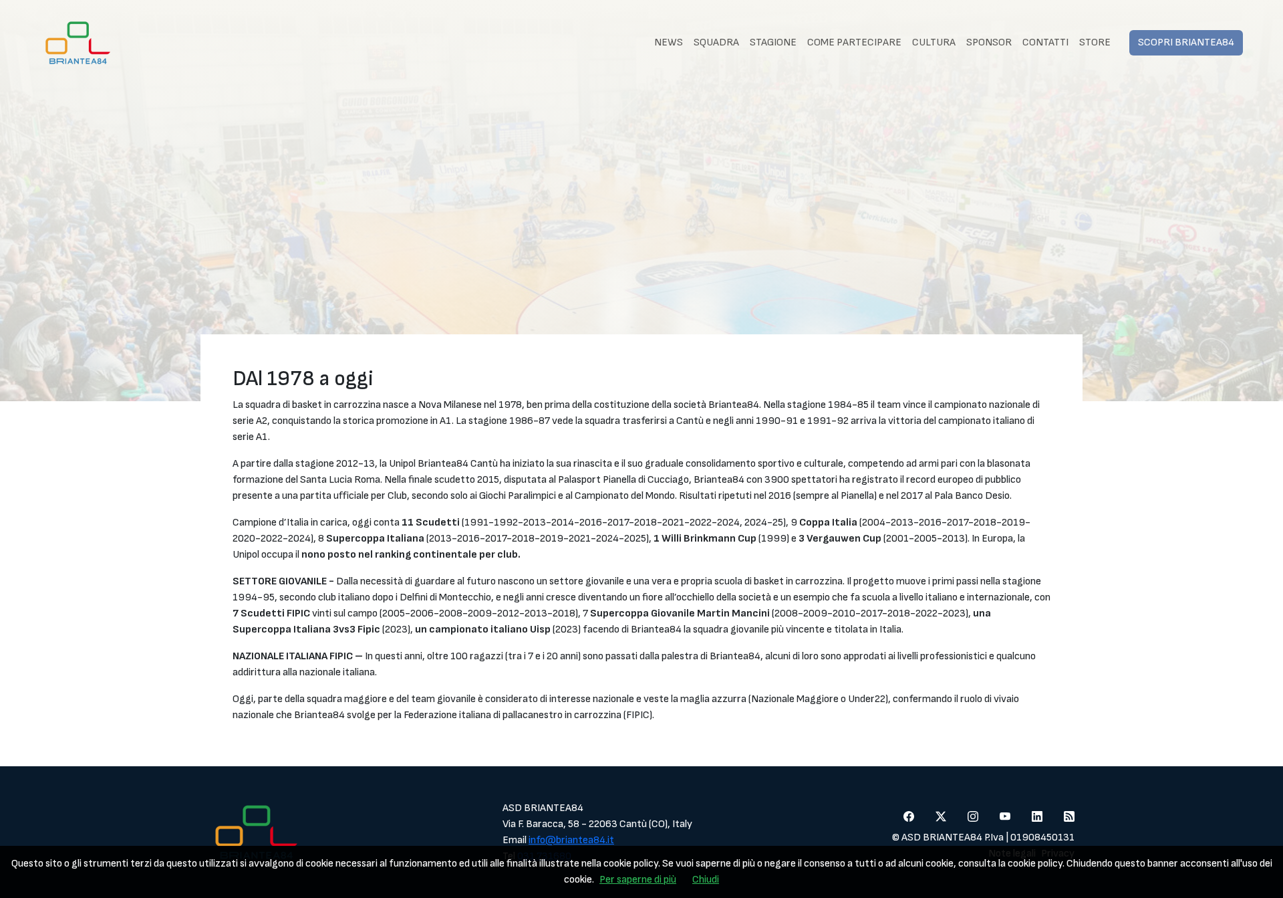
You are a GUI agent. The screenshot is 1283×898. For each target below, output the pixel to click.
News (668, 42)
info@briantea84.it (571, 840)
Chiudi (705, 879)
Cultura (934, 42)
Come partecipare (854, 42)
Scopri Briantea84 (1186, 42)
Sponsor (989, 42)
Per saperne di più (637, 879)
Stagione (773, 42)
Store (1095, 42)
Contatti (1045, 42)
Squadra (716, 42)
